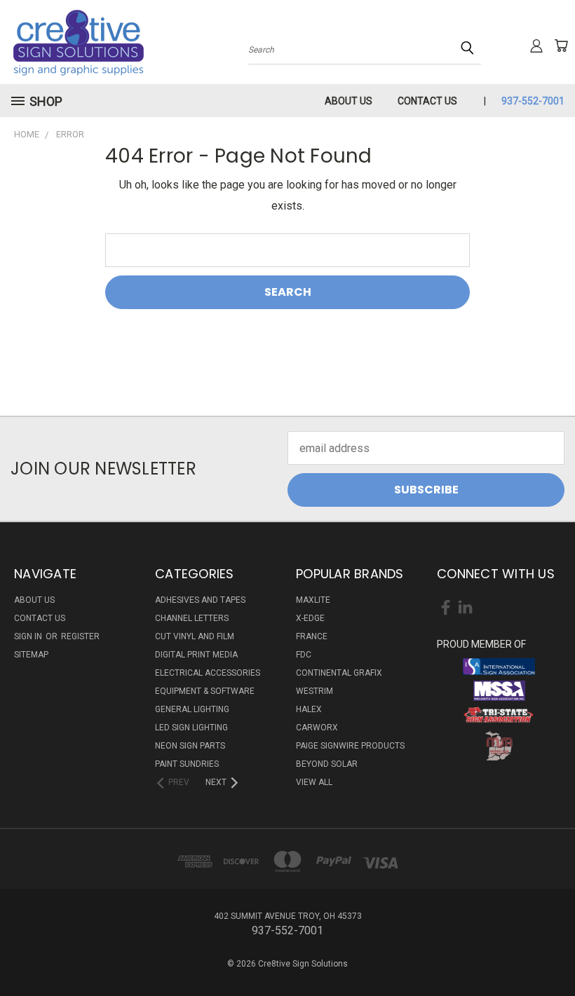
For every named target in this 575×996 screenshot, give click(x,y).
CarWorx (317, 727)
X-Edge (310, 618)
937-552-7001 (532, 101)
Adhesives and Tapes (200, 600)
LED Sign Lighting (191, 727)
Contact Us (427, 101)
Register (80, 636)
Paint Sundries (187, 764)
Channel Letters (192, 618)
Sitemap (31, 655)
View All (314, 782)
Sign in (29, 636)
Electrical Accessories (207, 673)
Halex (309, 709)
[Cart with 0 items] (561, 46)
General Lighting (192, 709)
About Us (348, 101)
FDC (303, 655)
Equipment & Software (205, 691)
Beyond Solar (327, 764)
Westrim (314, 691)
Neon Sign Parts (190, 746)
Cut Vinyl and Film (194, 636)
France (311, 636)
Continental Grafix (339, 673)
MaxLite (313, 600)
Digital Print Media (196, 655)
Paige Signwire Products (350, 746)
